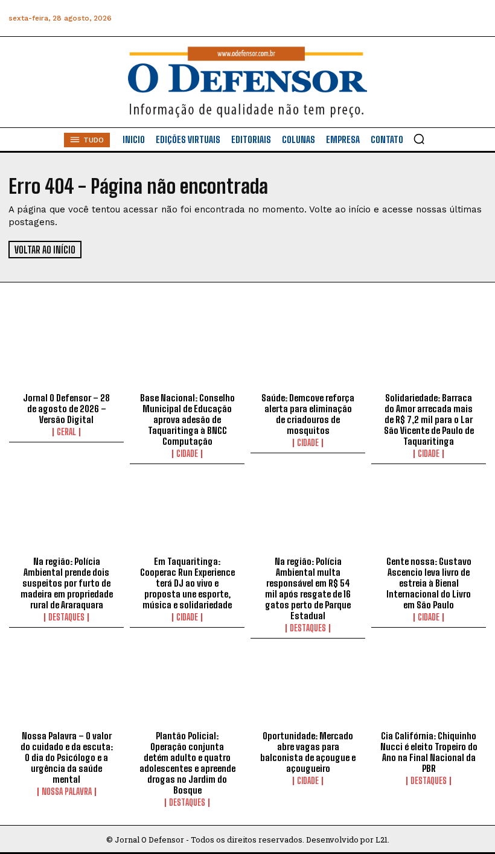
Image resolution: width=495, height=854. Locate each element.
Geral (66, 432)
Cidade (187, 454)
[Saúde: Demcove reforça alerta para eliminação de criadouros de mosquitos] (308, 352)
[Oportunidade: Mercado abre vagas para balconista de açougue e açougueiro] (308, 690)
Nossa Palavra (67, 792)
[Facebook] (340, 18)
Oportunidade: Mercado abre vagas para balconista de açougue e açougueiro (308, 752)
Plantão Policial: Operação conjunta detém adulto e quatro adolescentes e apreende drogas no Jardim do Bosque (187, 762)
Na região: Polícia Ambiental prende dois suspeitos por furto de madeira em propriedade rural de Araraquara (67, 583)
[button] (419, 139)
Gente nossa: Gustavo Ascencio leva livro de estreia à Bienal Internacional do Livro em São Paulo (428, 583)
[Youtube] (448, 18)
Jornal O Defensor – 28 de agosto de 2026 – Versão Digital (66, 408)
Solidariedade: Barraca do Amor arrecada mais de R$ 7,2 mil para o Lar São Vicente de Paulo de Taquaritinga (429, 419)
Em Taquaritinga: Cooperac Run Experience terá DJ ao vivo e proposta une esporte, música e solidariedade (187, 583)
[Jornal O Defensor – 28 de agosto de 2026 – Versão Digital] (66, 352)
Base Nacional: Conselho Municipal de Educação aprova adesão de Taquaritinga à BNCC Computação (187, 419)
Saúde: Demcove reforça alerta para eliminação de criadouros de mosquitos (307, 414)
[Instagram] (367, 18)
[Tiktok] (476, 18)
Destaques (66, 617)
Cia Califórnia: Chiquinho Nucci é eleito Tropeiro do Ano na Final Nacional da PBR (428, 752)
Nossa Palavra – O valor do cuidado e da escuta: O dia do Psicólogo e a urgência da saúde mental (67, 757)
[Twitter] (421, 18)
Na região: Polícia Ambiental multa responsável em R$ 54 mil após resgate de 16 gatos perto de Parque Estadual (308, 588)
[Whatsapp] (394, 18)
